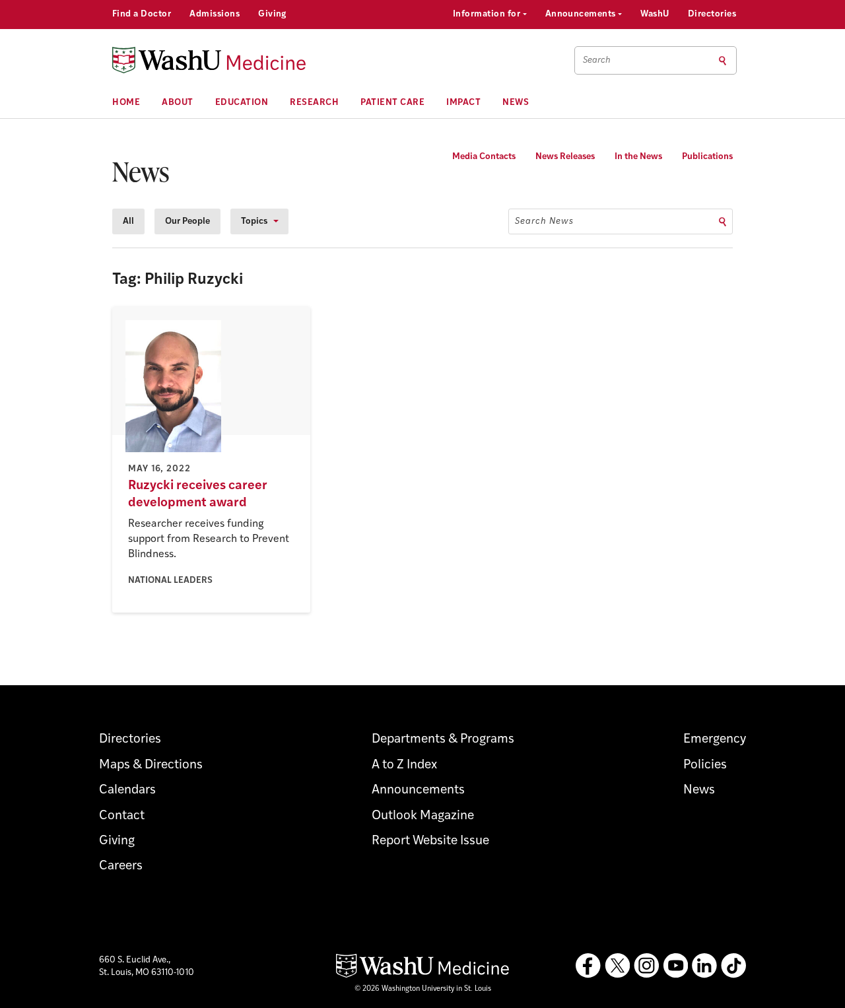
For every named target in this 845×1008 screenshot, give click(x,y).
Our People (187, 221)
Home (126, 102)
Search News (544, 221)
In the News (638, 156)
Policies (705, 765)
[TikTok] (733, 965)
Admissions (214, 14)
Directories (712, 14)
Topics (254, 221)
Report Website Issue (430, 841)
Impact (463, 102)
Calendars (127, 790)
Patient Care (392, 102)
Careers (121, 866)
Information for (488, 14)
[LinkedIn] (704, 965)
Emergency (714, 739)
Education (242, 102)
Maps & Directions (151, 765)
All (128, 221)
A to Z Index (404, 765)
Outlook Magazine (423, 816)
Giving (272, 14)
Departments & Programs (443, 739)
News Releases (565, 156)
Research (314, 102)
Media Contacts (484, 156)
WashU (654, 14)
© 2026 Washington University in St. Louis (423, 989)
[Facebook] (588, 965)
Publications (707, 156)
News (515, 102)
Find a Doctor (141, 14)
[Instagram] (646, 965)
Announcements (582, 14)
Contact (122, 816)
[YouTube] (675, 965)
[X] (617, 965)
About (177, 102)
